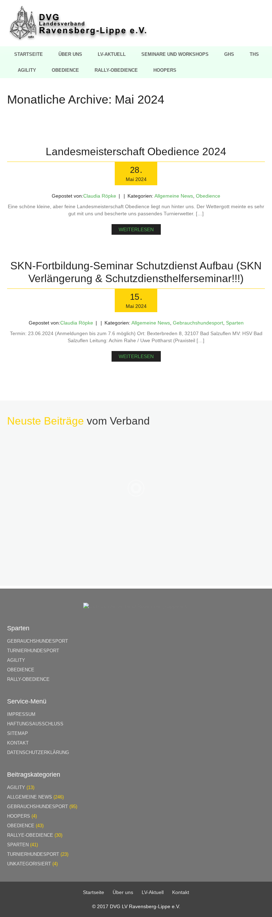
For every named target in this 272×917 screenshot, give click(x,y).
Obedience (65, 70)
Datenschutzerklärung (38, 752)
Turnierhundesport (33, 650)
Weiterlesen (136, 229)
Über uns (70, 54)
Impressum (21, 714)
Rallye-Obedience (30, 835)
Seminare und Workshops (175, 54)
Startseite (28, 54)
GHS (229, 54)
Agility (27, 70)
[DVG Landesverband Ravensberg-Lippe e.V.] (78, 39)
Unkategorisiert (29, 863)
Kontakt (18, 743)
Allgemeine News (173, 196)
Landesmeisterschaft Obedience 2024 (136, 151)
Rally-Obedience (116, 70)
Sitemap (17, 733)
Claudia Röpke (99, 196)
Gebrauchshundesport (198, 323)
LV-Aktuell (112, 54)
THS (254, 54)
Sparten (235, 323)
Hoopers (164, 70)
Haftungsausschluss (35, 723)
